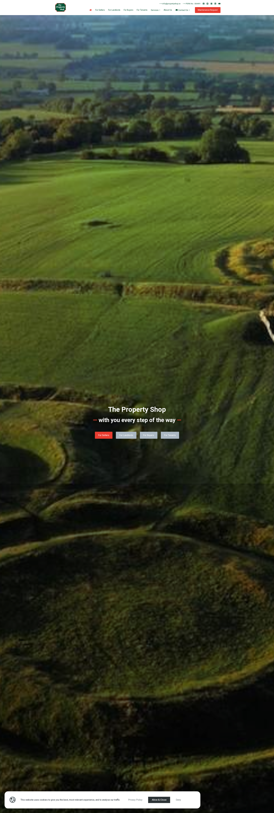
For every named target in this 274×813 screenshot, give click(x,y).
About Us (168, 10)
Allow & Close (159, 799)
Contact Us (183, 10)
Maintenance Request (208, 10)
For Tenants (142, 10)
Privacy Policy (135, 799)
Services (155, 10)
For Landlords (114, 10)
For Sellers (100, 10)
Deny (178, 799)
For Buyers (128, 10)
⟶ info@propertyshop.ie (169, 4)
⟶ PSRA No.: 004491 (192, 4)
